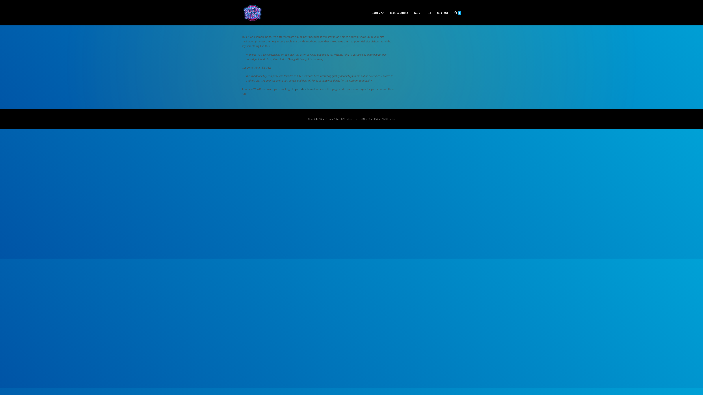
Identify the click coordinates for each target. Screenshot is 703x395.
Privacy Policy (332, 119)
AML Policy (374, 119)
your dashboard (305, 89)
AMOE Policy (388, 119)
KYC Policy (346, 119)
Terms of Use (360, 119)
